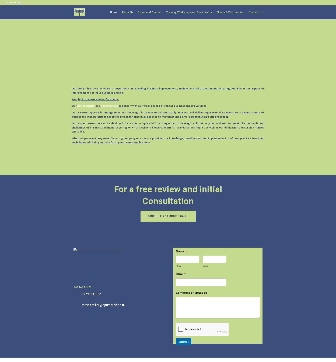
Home (113, 12)
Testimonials (109, 105)
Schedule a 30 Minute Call (167, 216)
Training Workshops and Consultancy (189, 12)
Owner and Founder (150, 12)
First (178, 265)
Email (181, 274)
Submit (183, 342)
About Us (127, 12)
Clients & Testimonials (230, 12)
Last (205, 265)
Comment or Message (191, 292)
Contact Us (255, 12)
